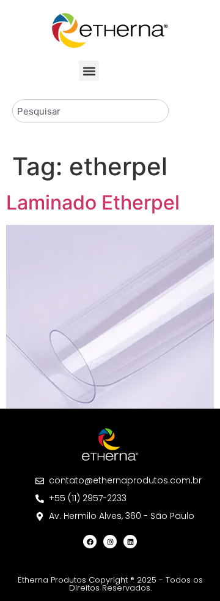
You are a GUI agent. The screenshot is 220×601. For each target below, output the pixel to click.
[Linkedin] (130, 541)
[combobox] (90, 111)
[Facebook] (90, 541)
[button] (89, 71)
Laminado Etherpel (93, 202)
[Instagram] (110, 541)
